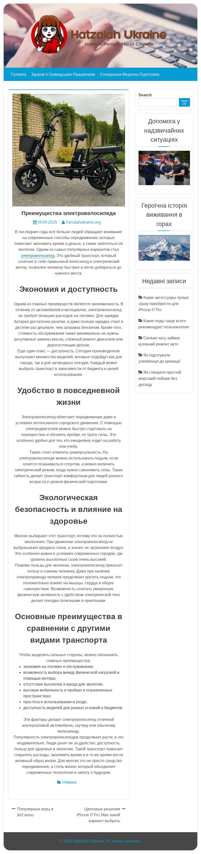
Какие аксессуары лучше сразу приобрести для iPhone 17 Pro (163, 303)
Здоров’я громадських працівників (63, 74)
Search (145, 95)
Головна (18, 74)
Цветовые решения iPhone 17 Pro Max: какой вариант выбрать (98, 814)
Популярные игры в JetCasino (35, 811)
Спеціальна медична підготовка (129, 74)
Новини (69, 782)
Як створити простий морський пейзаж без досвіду (159, 378)
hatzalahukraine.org (83, 222)
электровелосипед (37, 255)
